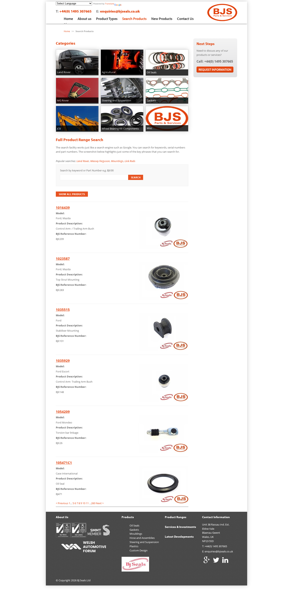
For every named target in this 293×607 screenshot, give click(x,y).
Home (68, 18)
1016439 (63, 207)
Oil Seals (134, 525)
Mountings (117, 161)
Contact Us (185, 18)
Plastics (134, 546)
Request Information (215, 70)
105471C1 (64, 462)
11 (87, 503)
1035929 (63, 360)
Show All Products (72, 194)
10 (84, 503)
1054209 (63, 411)
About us (84, 18)
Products (128, 517)
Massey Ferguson (100, 161)
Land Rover (83, 161)
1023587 (63, 258)
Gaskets (134, 529)
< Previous (62, 503)
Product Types (107, 18)
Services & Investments (180, 527)
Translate (109, 3)
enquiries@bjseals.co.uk (120, 11)
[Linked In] (225, 560)
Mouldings (136, 533)
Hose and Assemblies (142, 538)
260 (93, 503)
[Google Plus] (207, 560)
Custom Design (138, 550)
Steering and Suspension (144, 542)
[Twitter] (216, 560)
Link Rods (130, 161)
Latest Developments (179, 536)
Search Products (134, 18)
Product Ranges (175, 517)
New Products (161, 18)
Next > (100, 503)
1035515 (63, 309)
